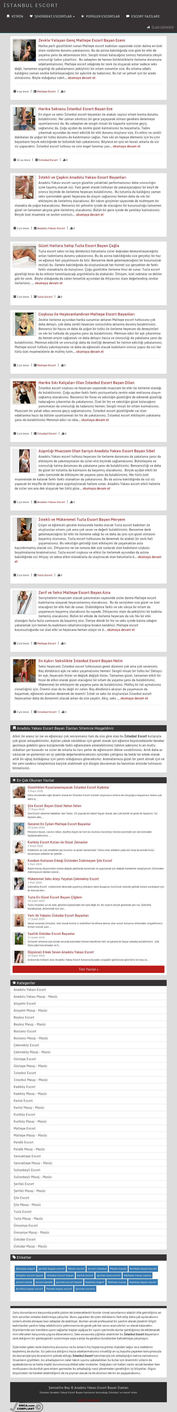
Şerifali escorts (85, 1289)
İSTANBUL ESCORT (30, 5)
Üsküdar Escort (25, 1239)
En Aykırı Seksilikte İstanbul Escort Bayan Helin (80, 661)
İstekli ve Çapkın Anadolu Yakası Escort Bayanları (82, 177)
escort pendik (44, 1282)
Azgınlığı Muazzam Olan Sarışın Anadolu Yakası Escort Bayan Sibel (96, 451)
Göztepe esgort (25, 1269)
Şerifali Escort (24, 1183)
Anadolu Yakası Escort (51, 228)
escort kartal (24, 1282)
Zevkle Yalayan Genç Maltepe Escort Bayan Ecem (81, 40)
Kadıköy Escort (24, 1086)
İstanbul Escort (48, 160)
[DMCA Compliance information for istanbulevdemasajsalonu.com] (26, 1406)
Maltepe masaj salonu (137, 1275)
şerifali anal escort (108, 1275)
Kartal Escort (23, 1100)
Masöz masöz (118, 1269)
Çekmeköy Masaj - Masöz (32, 1052)
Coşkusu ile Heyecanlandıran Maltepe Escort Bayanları (86, 314)
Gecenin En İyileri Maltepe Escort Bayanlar (59, 823)
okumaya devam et (81, 77)
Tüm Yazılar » (88, 969)
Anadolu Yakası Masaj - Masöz (35, 996)
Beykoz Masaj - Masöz (30, 1024)
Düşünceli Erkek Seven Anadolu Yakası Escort (61, 952)
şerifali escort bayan (69, 1282)
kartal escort (85, 1275)
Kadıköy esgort (94, 1282)
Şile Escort (21, 1197)
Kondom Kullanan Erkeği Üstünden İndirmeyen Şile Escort (70, 860)
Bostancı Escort (25, 1031)
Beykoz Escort (24, 1017)
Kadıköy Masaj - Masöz (30, 1093)
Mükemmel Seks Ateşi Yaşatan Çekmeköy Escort (63, 878)
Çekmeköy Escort (26, 1045)
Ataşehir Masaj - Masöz (30, 1010)
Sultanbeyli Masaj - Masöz (33, 1176)
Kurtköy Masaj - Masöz (30, 1121)
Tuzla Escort (44, 297)
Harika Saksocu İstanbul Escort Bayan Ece (75, 109)
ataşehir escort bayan (29, 1275)
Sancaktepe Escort (27, 1156)
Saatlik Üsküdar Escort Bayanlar (51, 933)
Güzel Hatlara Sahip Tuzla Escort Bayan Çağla (78, 245)
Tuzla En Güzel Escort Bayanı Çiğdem (55, 897)
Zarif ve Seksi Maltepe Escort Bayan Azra (74, 592)
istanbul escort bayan (60, 1275)
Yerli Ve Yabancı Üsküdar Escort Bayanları (58, 915)
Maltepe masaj (117, 1282)
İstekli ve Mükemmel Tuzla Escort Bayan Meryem (81, 519)
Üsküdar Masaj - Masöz (30, 1246)
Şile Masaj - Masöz (27, 1204)
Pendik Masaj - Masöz (29, 1149)
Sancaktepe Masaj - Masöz (33, 1163)
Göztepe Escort (25, 1058)
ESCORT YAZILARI (145, 16)
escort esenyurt (88, 1399)
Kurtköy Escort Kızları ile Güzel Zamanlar (58, 842)
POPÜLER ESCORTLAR (102, 16)
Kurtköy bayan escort (143, 1269)
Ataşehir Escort (25, 1003)
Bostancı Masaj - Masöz (31, 1038)
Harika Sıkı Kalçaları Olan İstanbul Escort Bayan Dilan (86, 382)
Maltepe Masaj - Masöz (30, 1135)
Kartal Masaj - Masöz (29, 1107)
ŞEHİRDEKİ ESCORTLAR (53, 16)
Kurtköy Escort (24, 1114)
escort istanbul (97, 1269)
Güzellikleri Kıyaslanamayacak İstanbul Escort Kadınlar (68, 787)
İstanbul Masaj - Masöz (31, 1079)
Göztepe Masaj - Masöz (30, 1065)
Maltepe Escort (46, 91)
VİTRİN (17, 16)
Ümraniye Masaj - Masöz (31, 1232)
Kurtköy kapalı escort (29, 1289)
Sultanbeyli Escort (27, 1169)
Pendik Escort (23, 1142)
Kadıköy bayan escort (143, 1282)
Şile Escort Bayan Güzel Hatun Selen (54, 805)
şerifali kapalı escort (51, 1269)
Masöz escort (76, 1269)
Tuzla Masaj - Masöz (28, 1218)
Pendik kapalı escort (59, 1289)
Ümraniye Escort (26, 1225)
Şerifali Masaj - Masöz (30, 1190)
